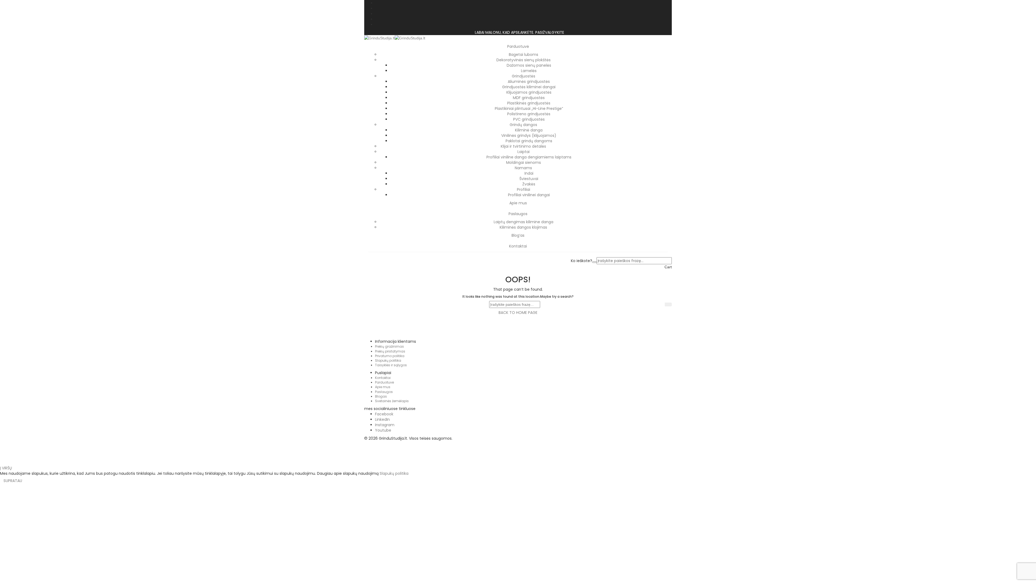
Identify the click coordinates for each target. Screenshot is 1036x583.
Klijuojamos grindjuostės (528, 92)
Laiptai (523, 151)
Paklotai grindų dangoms (529, 141)
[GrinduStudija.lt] (379, 38)
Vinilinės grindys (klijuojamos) (528, 135)
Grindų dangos (523, 124)
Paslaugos (384, 391)
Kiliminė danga (529, 130)
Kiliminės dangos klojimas (523, 227)
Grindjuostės (523, 76)
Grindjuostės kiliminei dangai (529, 87)
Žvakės (528, 184)
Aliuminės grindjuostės (529, 81)
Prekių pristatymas (390, 351)
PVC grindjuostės (529, 119)
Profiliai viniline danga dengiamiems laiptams (528, 157)
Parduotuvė (384, 382)
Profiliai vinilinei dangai (529, 195)
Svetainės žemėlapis (392, 401)
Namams (523, 168)
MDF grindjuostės (529, 97)
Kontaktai (383, 377)
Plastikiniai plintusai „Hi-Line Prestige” (529, 108)
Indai (528, 173)
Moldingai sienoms (523, 162)
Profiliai (523, 189)
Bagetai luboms (523, 54)
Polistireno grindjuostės (528, 114)
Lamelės (529, 70)
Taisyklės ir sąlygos (391, 365)
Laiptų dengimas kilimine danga (523, 222)
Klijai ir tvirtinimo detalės (523, 146)
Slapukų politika (388, 360)
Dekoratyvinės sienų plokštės (523, 60)
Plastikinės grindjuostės (528, 103)
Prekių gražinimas (389, 346)
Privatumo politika (389, 356)
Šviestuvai (528, 178)
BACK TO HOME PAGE (518, 312)
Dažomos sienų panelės (529, 65)
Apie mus (382, 387)
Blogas (381, 396)
